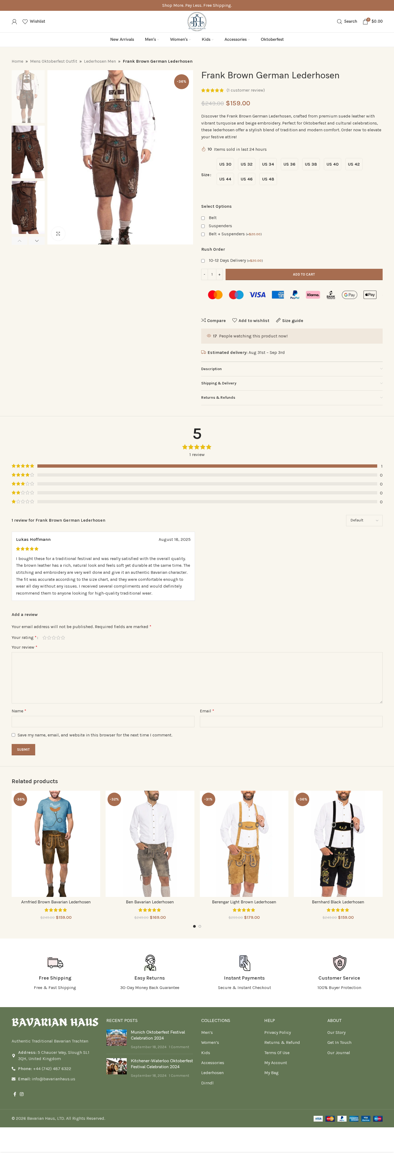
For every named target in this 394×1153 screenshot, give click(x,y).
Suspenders (220, 225)
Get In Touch (339, 1042)
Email (207, 710)
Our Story (336, 1032)
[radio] (225, 164)
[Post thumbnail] (116, 1040)
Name (19, 710)
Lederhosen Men (100, 61)
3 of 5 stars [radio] (53, 637)
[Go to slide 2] (117, 239)
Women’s (210, 1042)
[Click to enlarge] (58, 233)
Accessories (212, 1062)
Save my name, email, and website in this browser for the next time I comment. (95, 735)
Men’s (207, 1032)
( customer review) (246, 90)
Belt (213, 217)
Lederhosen (212, 1072)
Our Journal (338, 1052)
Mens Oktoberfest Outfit (53, 61)
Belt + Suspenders (235, 233)
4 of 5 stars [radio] (58, 637)
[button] (20, 241)
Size (205, 174)
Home (17, 61)
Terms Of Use (276, 1052)
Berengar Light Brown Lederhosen (244, 902)
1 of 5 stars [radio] (44, 637)
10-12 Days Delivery (236, 260)
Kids (205, 1052)
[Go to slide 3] (123, 239)
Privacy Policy (277, 1032)
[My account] (14, 21)
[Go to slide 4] (128, 239)
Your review (24, 647)
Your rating (24, 637)
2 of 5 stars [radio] (49, 637)
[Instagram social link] (21, 1094)
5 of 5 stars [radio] (63, 637)
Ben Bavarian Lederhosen (150, 902)
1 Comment (179, 1047)
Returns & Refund (282, 1042)
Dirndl (207, 1082)
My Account (275, 1062)
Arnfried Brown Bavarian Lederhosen (56, 902)
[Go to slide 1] (112, 239)
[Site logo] (197, 21)
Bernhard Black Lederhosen (338, 902)
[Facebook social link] (15, 1094)
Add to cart (304, 274)
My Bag (271, 1072)
